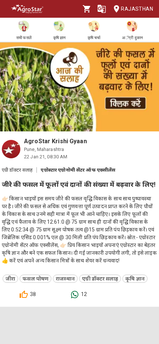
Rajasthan (137, 9)
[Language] (101, 8)
